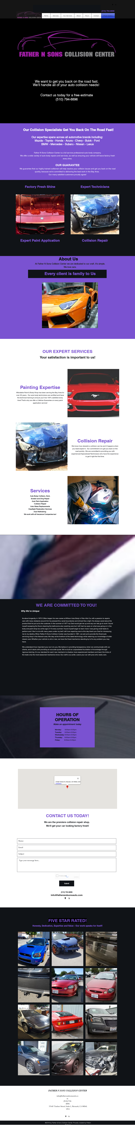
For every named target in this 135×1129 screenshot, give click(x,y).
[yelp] (116, 5)
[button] (34, 949)
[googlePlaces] (113, 5)
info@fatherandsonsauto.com (67, 895)
